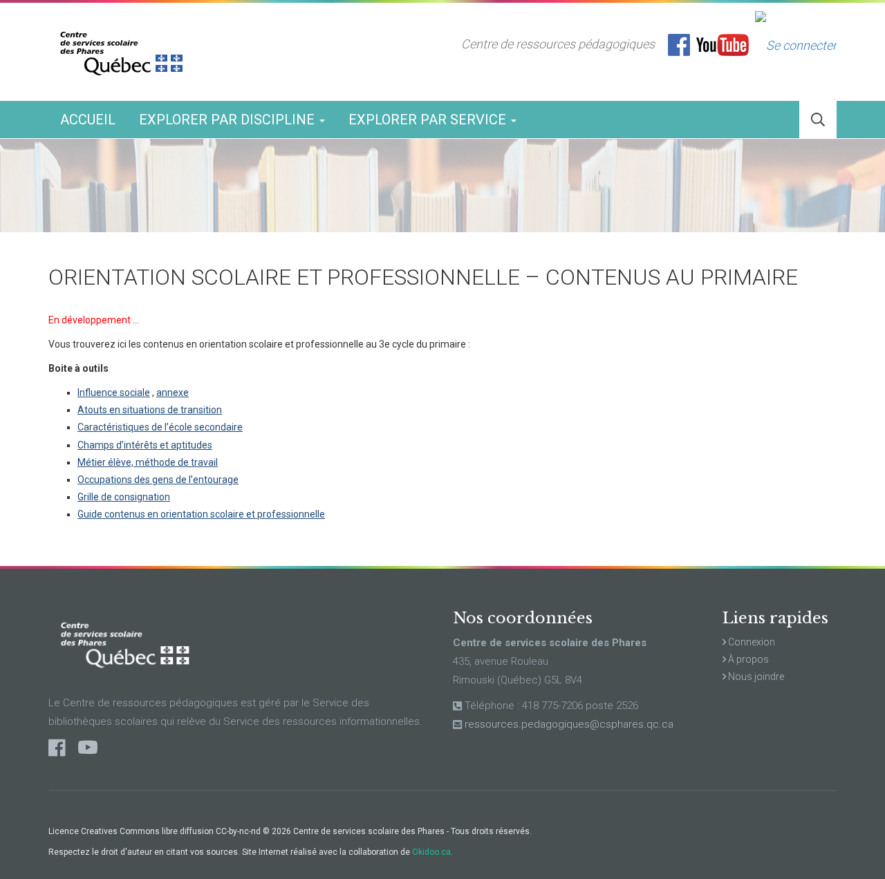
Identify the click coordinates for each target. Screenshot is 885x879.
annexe (172, 392)
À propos (747, 659)
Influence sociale (113, 392)
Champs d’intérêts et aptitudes (144, 445)
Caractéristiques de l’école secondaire (160, 427)
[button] (818, 120)
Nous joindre (755, 676)
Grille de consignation (123, 496)
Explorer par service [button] (429, 119)
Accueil (87, 119)
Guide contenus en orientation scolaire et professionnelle (201, 514)
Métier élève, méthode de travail (147, 462)
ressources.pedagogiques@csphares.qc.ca (569, 724)
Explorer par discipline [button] (228, 119)
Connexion (750, 642)
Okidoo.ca (431, 852)
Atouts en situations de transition (149, 409)
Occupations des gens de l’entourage (158, 479)
